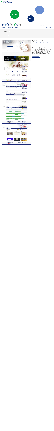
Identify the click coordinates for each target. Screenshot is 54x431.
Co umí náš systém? (36, 57)
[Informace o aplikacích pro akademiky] (8, 24)
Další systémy (39, 2)
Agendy (31, 2)
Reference (35, 2)
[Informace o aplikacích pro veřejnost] (20, 24)
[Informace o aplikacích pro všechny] (15, 24)
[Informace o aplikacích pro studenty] (5, 24)
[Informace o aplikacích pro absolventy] (17, 24)
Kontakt (44, 2)
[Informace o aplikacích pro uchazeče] (2, 24)
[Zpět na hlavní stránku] (6, 1)
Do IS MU (51, 2)
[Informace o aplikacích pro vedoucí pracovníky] (11, 24)
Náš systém (27, 2)
